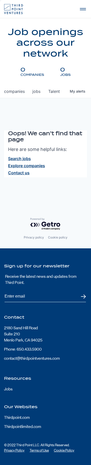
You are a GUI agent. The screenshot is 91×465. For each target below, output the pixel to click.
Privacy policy (34, 237)
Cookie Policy (64, 450)
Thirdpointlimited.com (22, 426)
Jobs (8, 389)
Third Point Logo (13, 9)
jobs (36, 91)
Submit (80, 296)
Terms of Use (39, 450)
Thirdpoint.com (17, 417)
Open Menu (83, 9)
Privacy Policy (14, 450)
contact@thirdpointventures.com (32, 358)
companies (14, 91)
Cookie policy (57, 237)
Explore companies (26, 165)
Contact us (19, 172)
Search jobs (19, 158)
